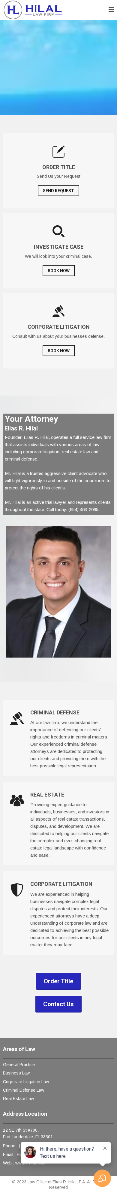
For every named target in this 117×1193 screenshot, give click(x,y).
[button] (111, 10)
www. (20, 1163)
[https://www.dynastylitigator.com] (33, 10)
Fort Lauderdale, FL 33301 (28, 1136)
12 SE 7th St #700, (21, 1130)
